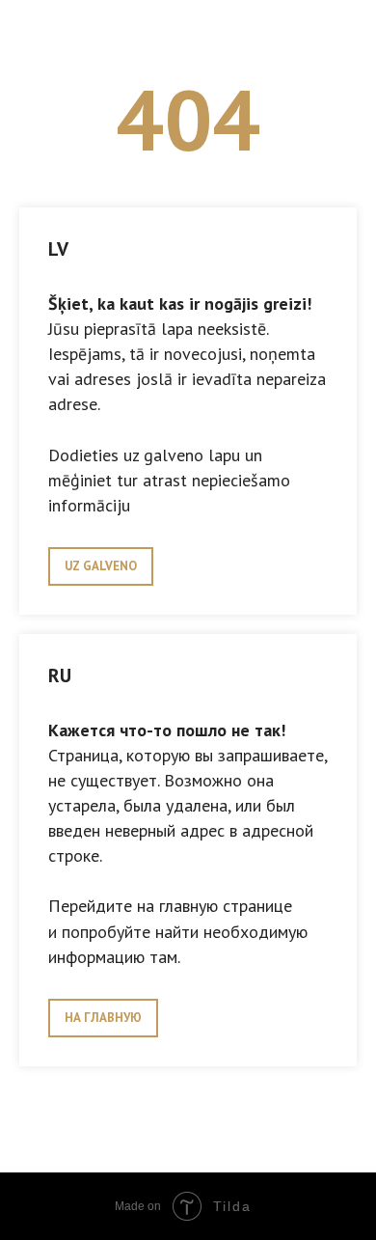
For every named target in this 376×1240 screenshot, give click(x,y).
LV (58, 249)
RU (59, 675)
